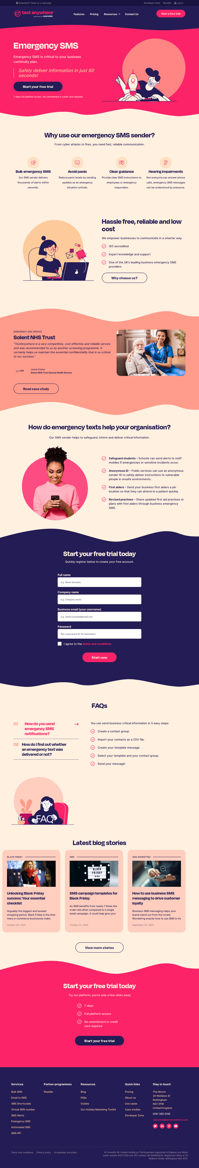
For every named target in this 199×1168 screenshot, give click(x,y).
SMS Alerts (17, 1115)
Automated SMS (20, 1127)
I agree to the (87, 643)
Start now (99, 657)
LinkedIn (162, 1126)
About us (130, 1097)
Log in (179, 3)
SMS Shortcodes (21, 1103)
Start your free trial (38, 86)
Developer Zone (152, 3)
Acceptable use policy (65, 1152)
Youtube (175, 1126)
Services (17, 1084)
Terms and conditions (22, 1152)
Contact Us (132, 14)
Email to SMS (19, 1097)
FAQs (84, 1097)
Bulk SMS (16, 1091)
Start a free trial (170, 13)
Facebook (169, 1126)
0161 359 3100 (161, 1113)
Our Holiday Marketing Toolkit (98, 1109)
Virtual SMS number (23, 1109)
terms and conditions (97, 643)
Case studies (133, 1109)
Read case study (36, 388)
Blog (83, 1091)
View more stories (99, 947)
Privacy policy (44, 1152)
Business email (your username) (79, 609)
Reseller (167, 3)
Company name (68, 592)
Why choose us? (124, 277)
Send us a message (41, 3)
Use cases (131, 1103)
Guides (85, 1103)
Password (64, 626)
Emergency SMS (20, 1121)
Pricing (94, 14)
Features (79, 14)
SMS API (16, 1133)
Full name (64, 575)
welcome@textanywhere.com (170, 1119)
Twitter (155, 1126)
